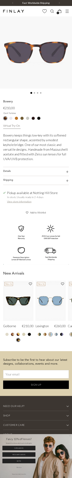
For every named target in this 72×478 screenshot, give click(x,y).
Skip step (18, 467)
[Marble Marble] (12, 334)
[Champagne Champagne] (7, 334)
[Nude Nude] (24, 334)
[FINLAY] (13, 11)
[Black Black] (39, 118)
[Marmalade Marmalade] (16, 118)
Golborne (9, 326)
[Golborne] (18, 301)
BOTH (19, 461)
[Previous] (13, 3)
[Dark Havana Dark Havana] (33, 118)
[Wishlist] (44, 11)
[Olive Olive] (22, 118)
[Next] (59, 3)
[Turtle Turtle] (18, 340)
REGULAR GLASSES (19, 454)
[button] (36, 212)
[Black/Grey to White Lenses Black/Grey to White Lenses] (62, 334)
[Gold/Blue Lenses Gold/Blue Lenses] (50, 334)
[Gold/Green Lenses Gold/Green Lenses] (39, 334)
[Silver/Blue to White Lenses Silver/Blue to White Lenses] (56, 334)
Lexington (42, 326)
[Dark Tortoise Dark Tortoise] (5, 118)
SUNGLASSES (19, 448)
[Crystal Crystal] (11, 118)
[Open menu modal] (67, 11)
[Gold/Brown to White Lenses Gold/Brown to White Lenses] (45, 334)
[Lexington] (50, 301)
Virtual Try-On (11, 125)
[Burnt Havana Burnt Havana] (18, 334)
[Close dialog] (70, 435)
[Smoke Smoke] (28, 118)
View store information (19, 201)
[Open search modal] (52, 11)
